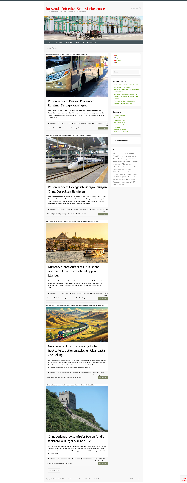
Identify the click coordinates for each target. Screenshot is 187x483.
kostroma (134, 161)
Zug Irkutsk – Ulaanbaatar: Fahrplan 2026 (125, 94)
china (131, 154)
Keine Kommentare (99, 123)
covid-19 (123, 156)
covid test (131, 156)
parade (122, 166)
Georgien (126, 159)
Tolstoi (135, 174)
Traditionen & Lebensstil (121, 132)
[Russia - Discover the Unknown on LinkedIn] (137, 8)
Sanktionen (124, 172)
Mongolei (126, 164)
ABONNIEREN (91, 42)
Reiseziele (88, 123)
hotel (137, 159)
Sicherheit (131, 172)
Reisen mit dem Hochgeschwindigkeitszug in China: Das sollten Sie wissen (77, 189)
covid (116, 156)
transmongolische (121, 176)
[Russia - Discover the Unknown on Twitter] (131, 8)
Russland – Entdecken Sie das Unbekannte (75, 9)
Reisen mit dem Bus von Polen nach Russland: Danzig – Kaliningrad (71, 103)
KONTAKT (69, 42)
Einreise (120, 159)
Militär (119, 164)
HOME (49, 42)
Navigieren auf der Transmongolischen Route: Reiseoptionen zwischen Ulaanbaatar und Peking (77, 350)
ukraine (126, 179)
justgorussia (53, 123)
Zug (123, 184)
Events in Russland (119, 115)
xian (120, 184)
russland (117, 171)
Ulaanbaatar (133, 179)
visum (133, 182)
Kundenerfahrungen (79, 123)
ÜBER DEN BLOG (58, 42)
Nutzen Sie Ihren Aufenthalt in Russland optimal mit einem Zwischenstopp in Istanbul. (74, 271)
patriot (130, 167)
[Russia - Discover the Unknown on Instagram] (139, 8)
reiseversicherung (117, 169)
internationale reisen (117, 161)
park (126, 166)
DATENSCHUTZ (80, 42)
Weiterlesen (102, 128)
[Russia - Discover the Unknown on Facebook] (128, 8)
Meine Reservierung (77, 293)
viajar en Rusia (125, 182)
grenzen (132, 159)
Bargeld (126, 153)
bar (122, 153)
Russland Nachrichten (120, 129)
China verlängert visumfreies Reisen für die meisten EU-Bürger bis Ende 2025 (76, 439)
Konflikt (126, 161)
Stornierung (128, 174)
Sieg (136, 172)
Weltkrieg (115, 184)
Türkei (119, 179)
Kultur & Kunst (118, 118)
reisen (135, 167)
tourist (114, 176)
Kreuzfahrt (115, 164)
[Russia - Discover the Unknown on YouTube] (134, 8)
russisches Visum (126, 169)
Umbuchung (117, 182)
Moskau (116, 166)
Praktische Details (77, 209)
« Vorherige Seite (54, 470)
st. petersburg (118, 174)
